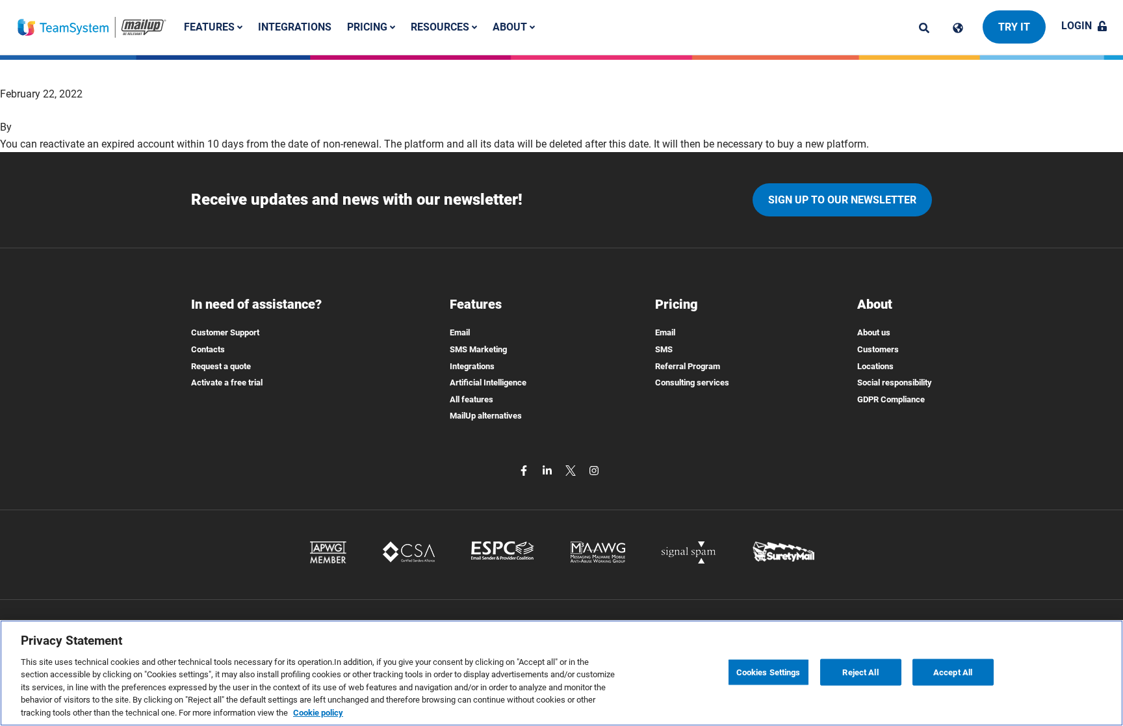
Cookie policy (318, 713)
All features (471, 399)
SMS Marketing (478, 349)
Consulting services (692, 382)
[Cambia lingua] (958, 28)
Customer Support (225, 332)
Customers (878, 349)
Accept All (952, 672)
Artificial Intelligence (488, 382)
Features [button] (210, 27)
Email (460, 332)
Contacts (208, 349)
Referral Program (687, 366)
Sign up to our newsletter (842, 200)
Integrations (294, 27)
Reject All (860, 672)
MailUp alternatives (486, 416)
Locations (875, 366)
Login (1076, 25)
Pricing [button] (368, 27)
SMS (664, 349)
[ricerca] (924, 28)
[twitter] (571, 469)
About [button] (511, 27)
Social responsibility (894, 382)
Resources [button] (441, 27)
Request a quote (221, 366)
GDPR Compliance (891, 399)
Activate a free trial (227, 382)
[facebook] (525, 469)
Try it (1014, 27)
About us (873, 332)
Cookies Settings (768, 672)
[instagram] (594, 469)
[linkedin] (548, 469)
